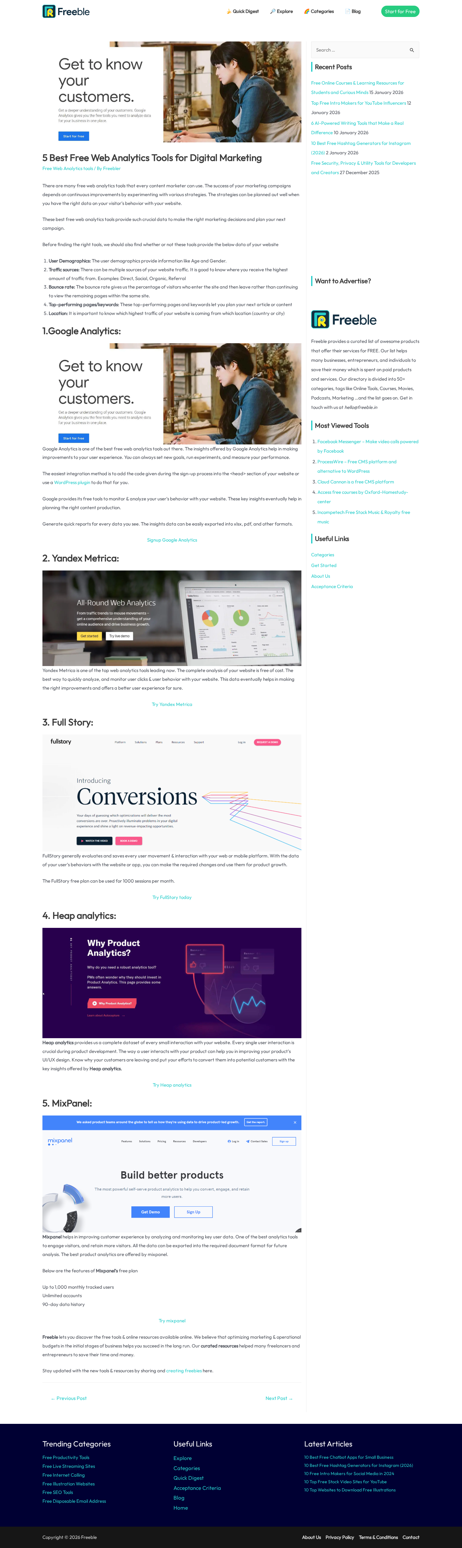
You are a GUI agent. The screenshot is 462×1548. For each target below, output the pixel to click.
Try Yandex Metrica (172, 704)
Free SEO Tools (57, 1492)
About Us (320, 576)
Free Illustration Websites (68, 1484)
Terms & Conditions (378, 1537)
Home (180, 1507)
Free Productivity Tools (65, 1457)
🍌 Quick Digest (242, 11)
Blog (178, 1497)
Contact (411, 1537)
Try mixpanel (172, 1321)
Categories (322, 555)
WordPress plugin (72, 482)
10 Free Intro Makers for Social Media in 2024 (349, 1473)
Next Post (279, 1398)
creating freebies (184, 1371)
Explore (182, 1458)
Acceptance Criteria (332, 586)
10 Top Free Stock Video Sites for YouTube (345, 1482)
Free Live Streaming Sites (68, 1466)
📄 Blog (353, 11)
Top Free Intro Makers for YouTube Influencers (358, 103)
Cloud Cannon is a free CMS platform (355, 482)
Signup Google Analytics (172, 540)
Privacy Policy (340, 1537)
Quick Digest (188, 1477)
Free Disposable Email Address (74, 1501)
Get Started (324, 565)
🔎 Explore (281, 11)
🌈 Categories (319, 11)
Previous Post (69, 1398)
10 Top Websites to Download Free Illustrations (350, 1490)
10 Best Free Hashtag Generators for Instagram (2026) (358, 1465)
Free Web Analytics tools (67, 168)
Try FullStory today (172, 897)
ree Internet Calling (65, 1475)
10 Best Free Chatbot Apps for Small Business (348, 1457)
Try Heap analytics (172, 1085)
